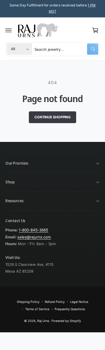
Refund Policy (55, 302)
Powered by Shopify (66, 321)
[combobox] (66, 49)
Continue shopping (52, 117)
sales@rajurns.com (34, 237)
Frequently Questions (70, 309)
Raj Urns (43, 321)
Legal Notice (79, 302)
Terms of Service (37, 309)
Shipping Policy (28, 302)
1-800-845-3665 (33, 230)
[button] (9, 30)
